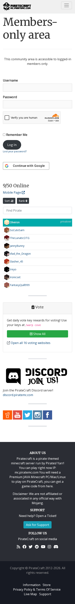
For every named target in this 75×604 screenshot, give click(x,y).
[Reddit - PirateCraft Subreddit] (7, 414)
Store (47, 585)
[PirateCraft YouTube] (17, 414)
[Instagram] (49, 546)
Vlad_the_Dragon (20, 253)
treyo (13, 269)
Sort (8, 201)
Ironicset (15, 277)
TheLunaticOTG (19, 238)
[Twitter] (30, 546)
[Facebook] (24, 546)
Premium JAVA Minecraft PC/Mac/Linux (37, 477)
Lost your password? (15, 151)
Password (10, 97)
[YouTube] (43, 546)
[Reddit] (37, 546)
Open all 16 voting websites (30, 343)
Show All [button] (38, 334)
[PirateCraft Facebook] (47, 414)
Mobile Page (12, 192)
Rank (22, 201)
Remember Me (16, 135)
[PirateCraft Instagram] (37, 414)
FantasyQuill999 (20, 285)
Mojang (37, 503)
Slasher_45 (16, 261)
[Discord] (55, 546)
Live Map (30, 594)
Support (45, 594)
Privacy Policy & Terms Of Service (37, 589)
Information (31, 585)
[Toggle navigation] (66, 5)
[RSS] (18, 546)
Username (10, 80)
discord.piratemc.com (18, 395)
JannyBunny (17, 245)
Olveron (15, 222)
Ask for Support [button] (37, 525)
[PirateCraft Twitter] (27, 414)
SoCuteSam (17, 230)
